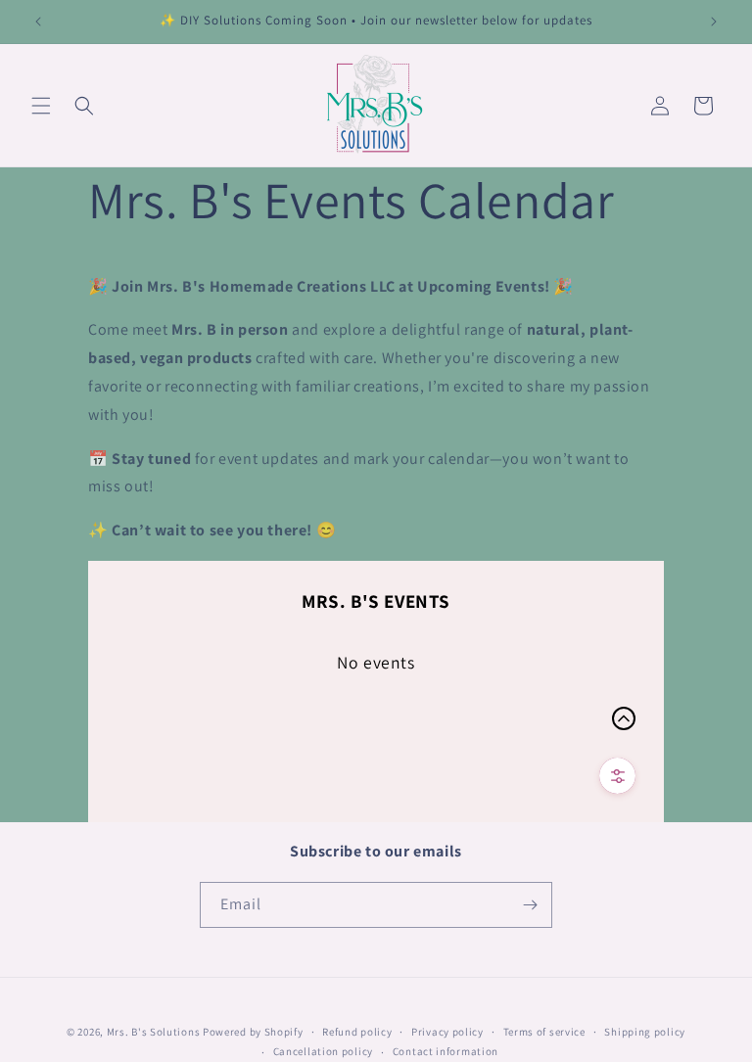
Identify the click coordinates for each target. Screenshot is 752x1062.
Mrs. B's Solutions (154, 1032)
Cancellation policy (323, 1051)
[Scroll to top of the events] (623, 718)
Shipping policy (644, 1032)
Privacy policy (447, 1032)
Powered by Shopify (253, 1032)
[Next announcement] (713, 21)
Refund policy (357, 1032)
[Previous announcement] (38, 21)
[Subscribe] (529, 905)
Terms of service (544, 1032)
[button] (41, 105)
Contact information (445, 1051)
